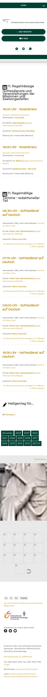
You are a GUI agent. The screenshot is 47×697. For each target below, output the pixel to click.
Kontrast (24, 598)
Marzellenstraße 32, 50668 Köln (18, 657)
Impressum (20, 669)
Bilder (19, 125)
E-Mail (7, 665)
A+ (16, 598)
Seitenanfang (40, 459)
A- (6, 598)
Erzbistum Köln (17, 674)
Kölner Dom (29, 674)
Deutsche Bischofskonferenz (16, 676)
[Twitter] (10, 632)
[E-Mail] (15, 632)
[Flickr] (30, 48)
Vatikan (34, 676)
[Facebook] (16, 48)
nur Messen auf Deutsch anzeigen (18, 244)
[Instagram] (23, 48)
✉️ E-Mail (23, 38)
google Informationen (32, 161)
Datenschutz (32, 669)
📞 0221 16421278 (23, 32)
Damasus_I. (10, 414)
